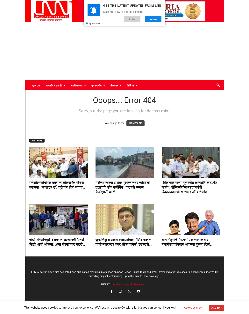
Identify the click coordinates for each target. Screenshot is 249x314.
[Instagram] (120, 291)
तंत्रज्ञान (114, 85)
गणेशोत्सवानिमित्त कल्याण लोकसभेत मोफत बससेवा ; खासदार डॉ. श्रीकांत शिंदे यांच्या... (57, 185)
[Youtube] (138, 291)
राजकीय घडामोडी (54, 85)
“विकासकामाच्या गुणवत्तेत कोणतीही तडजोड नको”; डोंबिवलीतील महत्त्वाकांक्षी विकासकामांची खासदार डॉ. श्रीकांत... (189, 187)
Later (132, 19)
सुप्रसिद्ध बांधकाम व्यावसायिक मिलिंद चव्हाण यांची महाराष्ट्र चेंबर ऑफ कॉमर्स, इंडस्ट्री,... (124, 242)
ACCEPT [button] (216, 307)
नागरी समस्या (76, 85)
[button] (218, 85)
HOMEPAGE (135, 123)
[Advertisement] (124, 51)
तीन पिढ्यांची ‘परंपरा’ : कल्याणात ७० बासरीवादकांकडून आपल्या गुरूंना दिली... (187, 242)
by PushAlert (95, 23)
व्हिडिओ (130, 85)
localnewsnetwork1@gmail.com (130, 284)
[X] (129, 291)
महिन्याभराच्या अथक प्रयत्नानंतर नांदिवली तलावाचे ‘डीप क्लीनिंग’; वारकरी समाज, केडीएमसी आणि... (123, 187)
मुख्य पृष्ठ (36, 85)
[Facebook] (111, 291)
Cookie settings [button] (193, 307)
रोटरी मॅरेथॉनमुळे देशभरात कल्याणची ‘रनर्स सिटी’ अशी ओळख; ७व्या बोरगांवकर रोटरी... (57, 242)
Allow (153, 19)
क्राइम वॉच (96, 85)
